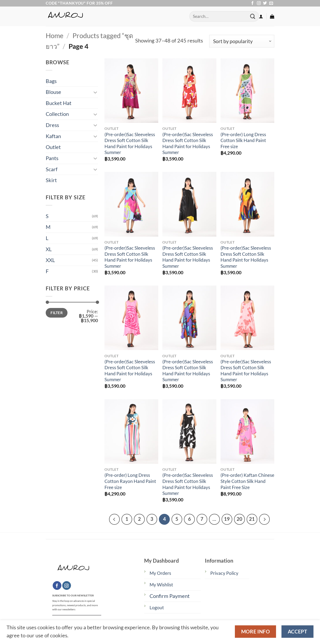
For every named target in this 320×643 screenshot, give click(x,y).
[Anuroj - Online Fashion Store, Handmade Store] (114, 16)
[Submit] (252, 16)
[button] (261, 16)
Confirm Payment (170, 596)
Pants (52, 158)
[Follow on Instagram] (259, 3)
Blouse (53, 92)
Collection (57, 114)
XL (49, 249)
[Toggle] (95, 92)
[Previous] (114, 519)
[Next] (264, 519)
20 (239, 519)
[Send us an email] (271, 3)
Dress (52, 125)
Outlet (53, 147)
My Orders (160, 573)
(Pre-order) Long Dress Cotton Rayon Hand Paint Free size (130, 481)
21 (252, 519)
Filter (57, 312)
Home (54, 36)
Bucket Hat (58, 103)
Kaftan (53, 136)
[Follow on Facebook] (252, 3)
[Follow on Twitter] (265, 3)
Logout (157, 607)
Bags (51, 81)
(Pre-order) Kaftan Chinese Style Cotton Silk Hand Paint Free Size (247, 481)
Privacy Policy (224, 573)
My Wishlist (161, 584)
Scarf (51, 169)
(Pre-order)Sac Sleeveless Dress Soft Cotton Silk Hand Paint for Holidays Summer (129, 143)
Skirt (51, 180)
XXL (50, 260)
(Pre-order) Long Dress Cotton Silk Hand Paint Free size (243, 140)
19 (227, 519)
